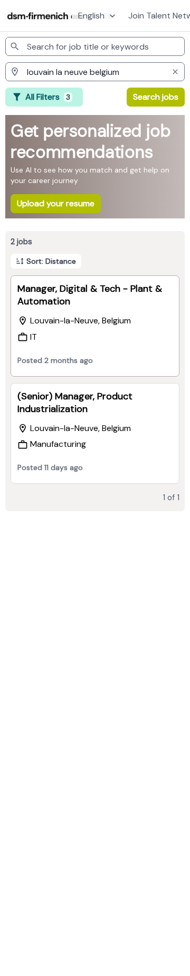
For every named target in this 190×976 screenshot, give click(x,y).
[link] (46, 16)
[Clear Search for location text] (175, 71)
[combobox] (95, 46)
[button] (98, 15)
